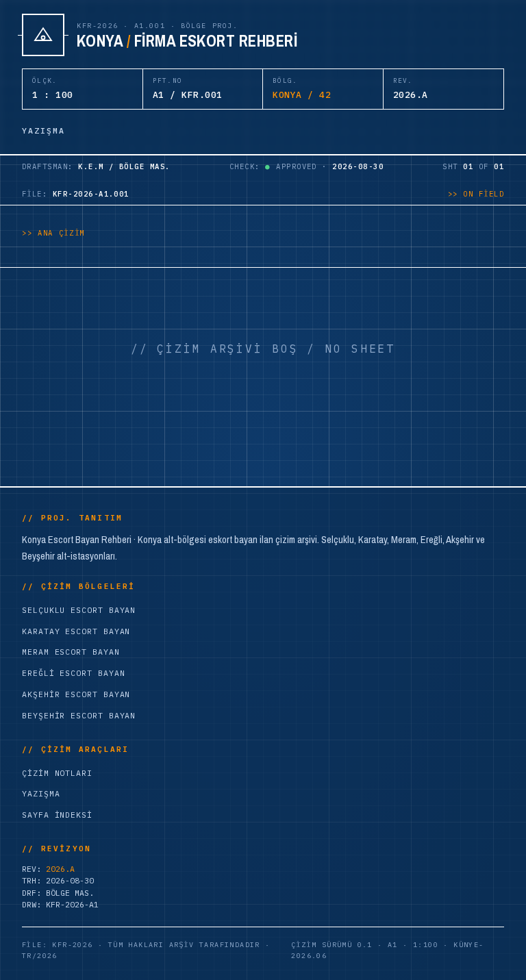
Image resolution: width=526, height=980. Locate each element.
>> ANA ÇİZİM (53, 233)
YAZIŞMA (44, 130)
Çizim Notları (57, 773)
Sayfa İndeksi (57, 814)
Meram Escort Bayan (71, 651)
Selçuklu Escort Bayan (79, 610)
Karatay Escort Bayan (76, 631)
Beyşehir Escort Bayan (79, 715)
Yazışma (41, 793)
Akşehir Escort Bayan (76, 694)
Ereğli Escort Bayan (73, 673)
